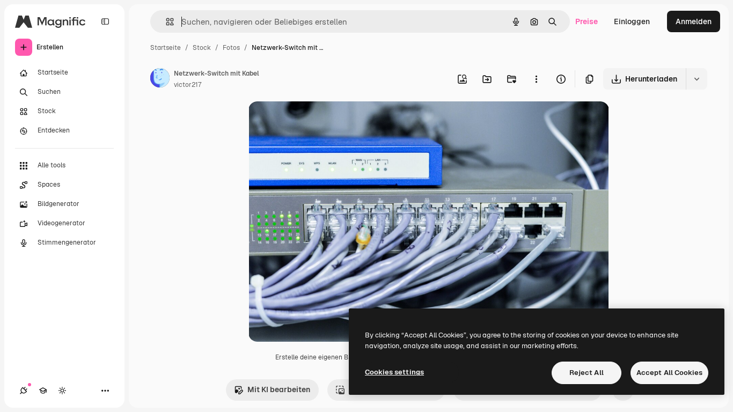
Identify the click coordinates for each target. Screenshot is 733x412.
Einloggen (632, 21)
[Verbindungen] (23, 390)
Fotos (231, 47)
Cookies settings (394, 372)
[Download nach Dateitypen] (696, 79)
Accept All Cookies (669, 372)
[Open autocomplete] (165, 22)
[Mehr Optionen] (536, 79)
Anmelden (694, 21)
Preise (586, 21)
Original (317, 122)
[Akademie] (43, 390)
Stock (202, 47)
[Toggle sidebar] (105, 21)
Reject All (586, 372)
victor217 (187, 84)
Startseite (165, 47)
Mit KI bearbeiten (278, 389)
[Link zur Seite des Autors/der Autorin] (160, 79)
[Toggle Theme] (62, 390)
